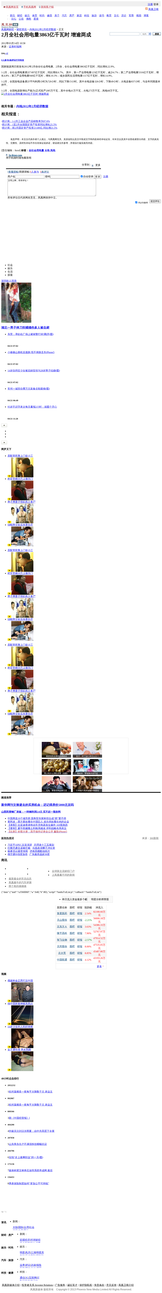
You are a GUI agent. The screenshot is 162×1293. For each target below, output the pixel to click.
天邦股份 (62, 946)
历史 (123, 15)
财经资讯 (22, 29)
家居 (79, 15)
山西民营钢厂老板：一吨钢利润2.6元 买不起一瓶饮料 (31, 811)
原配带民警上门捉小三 (20, 455)
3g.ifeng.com (15, 155)
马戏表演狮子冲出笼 (43, 848)
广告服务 (60, 1285)
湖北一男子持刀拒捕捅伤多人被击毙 (25, 327)
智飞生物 (62, 939)
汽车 (64, 15)
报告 (38, 1265)
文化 (116, 15)
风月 (27, 1252)
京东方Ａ (62, 926)
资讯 (12, 15)
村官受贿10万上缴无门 (20, 478)
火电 (47, 150)
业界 (22, 1265)
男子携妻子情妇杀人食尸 (21, 501)
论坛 (13, 18)
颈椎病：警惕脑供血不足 (87, 773)
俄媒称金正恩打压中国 (20, 980)
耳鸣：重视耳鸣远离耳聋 (56, 790)
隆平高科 (62, 933)
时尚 (42, 15)
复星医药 (62, 913)
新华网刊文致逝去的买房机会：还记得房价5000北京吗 (37, 804)
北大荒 (62, 953)
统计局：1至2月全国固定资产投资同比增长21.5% (29, 124)
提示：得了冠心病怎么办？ (87, 756)
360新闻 (154, 838)
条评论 (12, 60)
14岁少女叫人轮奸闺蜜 (20, 1026)
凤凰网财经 (7, 29)
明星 (22, 1252)
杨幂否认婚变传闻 (18, 851)
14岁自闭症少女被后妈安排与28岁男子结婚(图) (34, 370)
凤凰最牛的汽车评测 (20, 882)
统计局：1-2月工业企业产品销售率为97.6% (26, 121)
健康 (49, 15)
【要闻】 (13, 828)
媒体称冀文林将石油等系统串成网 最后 (31, 1170)
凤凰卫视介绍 (126, 1285)
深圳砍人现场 (8, 280)
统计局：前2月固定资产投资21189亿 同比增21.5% (29, 127)
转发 (22, 60)
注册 (150, 4)
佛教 (28, 18)
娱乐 (27, 15)
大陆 (15, 1227)
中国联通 (62, 959)
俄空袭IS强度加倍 (18, 854)
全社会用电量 (36, 150)
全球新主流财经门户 (63, 871)
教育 (109, 15)
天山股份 (62, 920)
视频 (138, 15)
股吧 (72, 913)
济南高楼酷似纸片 (40, 851)
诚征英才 (72, 1285)
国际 (20, 1227)
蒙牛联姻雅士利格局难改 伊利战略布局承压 (42, 828)
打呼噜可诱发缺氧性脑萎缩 (87, 790)
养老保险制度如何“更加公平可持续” (29, 1183)
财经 (19, 15)
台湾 (26, 1227)
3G (26, 1277)
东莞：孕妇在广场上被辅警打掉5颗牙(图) (30, 334)
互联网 (33, 1277)
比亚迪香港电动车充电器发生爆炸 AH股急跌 (43, 825)
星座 (36, 18)
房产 (71, 15)
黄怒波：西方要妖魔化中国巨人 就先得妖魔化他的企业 (38, 821)
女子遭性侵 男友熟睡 (19, 1049)
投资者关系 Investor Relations (37, 1285)
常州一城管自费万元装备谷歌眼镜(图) (29, 388)
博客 (146, 15)
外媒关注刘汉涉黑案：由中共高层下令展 (31, 1131)
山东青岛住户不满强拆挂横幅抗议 (28, 1144)
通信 (22, 1277)
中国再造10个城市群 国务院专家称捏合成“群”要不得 (37, 818)
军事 (131, 15)
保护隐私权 (85, 1285)
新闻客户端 (47, 7)
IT (38, 1277)
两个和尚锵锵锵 (17, 886)
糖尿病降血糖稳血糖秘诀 (56, 756)
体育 (34, 15)
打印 (18, 60)
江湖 (33, 1252)
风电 (52, 150)
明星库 (40, 1252)
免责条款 (99, 1285)
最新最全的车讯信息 (20, 878)
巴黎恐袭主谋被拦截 (19, 848)
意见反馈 (111, 1285)
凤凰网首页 (12, 7)
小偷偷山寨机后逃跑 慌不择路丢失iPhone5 (31, 352)
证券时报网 (15, 46)
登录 (156, 4)
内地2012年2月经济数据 (42, 29)
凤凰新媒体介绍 (11, 1285)
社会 (31, 1227)
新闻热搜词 (7, 838)
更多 (99, 966)
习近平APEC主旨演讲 (20, 844)
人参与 (5, 60)
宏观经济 (25, 1240)
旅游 (94, 15)
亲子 (56, 15)
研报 (79, 913)
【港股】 (13, 825)
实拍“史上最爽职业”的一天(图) (26, 1157)
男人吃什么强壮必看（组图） (56, 773)
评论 (27, 1265)
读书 (101, 15)
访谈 (33, 1265)
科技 (86, 15)
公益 (21, 18)
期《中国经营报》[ (19, 1118)
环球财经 (35, 1240)
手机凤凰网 (29, 7)
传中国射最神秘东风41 (20, 1003)
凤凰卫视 (153, 9)
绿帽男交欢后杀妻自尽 (20, 524)
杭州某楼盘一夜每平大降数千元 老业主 (31, 1091)
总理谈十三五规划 (44, 844)
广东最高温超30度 (39, 854)
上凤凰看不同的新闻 (63, 875)
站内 (144, 34)
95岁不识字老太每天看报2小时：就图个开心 (32, 406)
